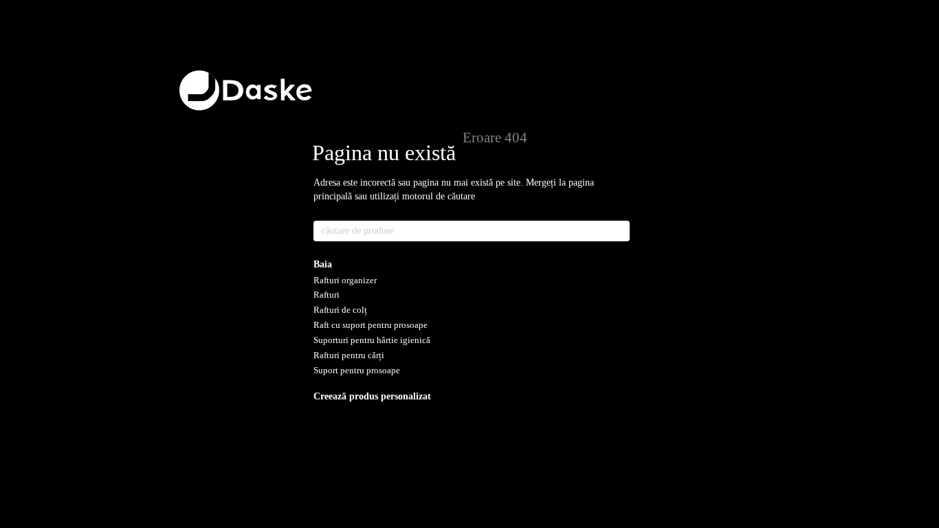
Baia (322, 264)
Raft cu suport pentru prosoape (370, 325)
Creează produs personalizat (372, 396)
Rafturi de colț (340, 310)
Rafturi (326, 294)
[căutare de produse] (619, 231)
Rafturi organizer (345, 280)
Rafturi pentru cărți (348, 355)
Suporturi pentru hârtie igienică (371, 340)
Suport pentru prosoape (356, 370)
